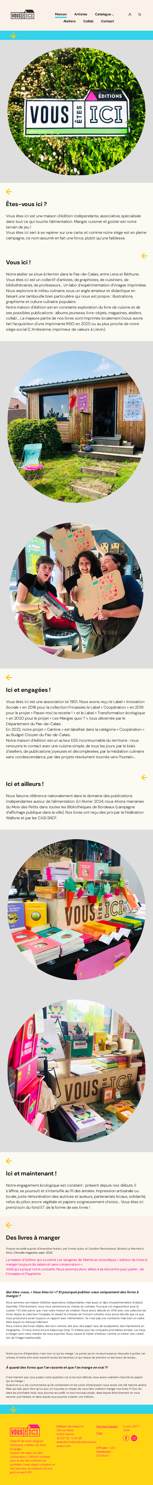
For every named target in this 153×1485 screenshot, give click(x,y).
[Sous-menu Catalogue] (113, 15)
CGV (99, 1433)
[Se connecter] (129, 14)
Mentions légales (107, 1426)
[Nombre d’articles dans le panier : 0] (139, 14)
